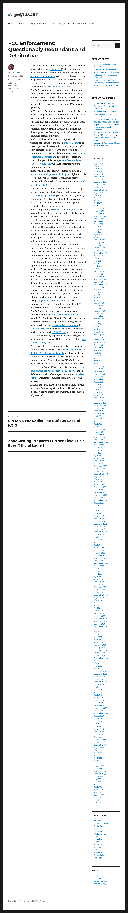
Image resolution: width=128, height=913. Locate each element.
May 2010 (98, 421)
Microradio (98, 847)
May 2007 (98, 511)
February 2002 (100, 671)
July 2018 (97, 166)
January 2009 (99, 463)
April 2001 (98, 695)
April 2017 (98, 203)
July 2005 (98, 569)
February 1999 (99, 763)
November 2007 (100, 495)
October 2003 (99, 624)
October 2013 (99, 314)
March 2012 (98, 363)
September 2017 (100, 190)
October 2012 (99, 345)
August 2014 (99, 287)
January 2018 (99, 179)
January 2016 (99, 242)
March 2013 (98, 332)
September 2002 (101, 658)
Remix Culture (100, 855)
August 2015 (99, 256)
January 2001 (99, 703)
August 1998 (99, 776)
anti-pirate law (71, 143)
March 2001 (98, 698)
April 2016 (98, 235)
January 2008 (99, 490)
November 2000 (100, 708)
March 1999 (98, 761)
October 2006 (99, 529)
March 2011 (98, 395)
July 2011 (97, 385)
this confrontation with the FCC (67, 314)
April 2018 (98, 171)
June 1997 (98, 800)
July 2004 (98, 600)
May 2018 (98, 169)
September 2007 (101, 500)
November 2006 (100, 527)
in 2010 (54, 363)
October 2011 (99, 377)
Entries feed (99, 878)
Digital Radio (99, 826)
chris (96, 143)
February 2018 (100, 177)
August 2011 (99, 382)
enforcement (13, 83)
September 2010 (100, 411)
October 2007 (99, 498)
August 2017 (99, 193)
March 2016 (98, 237)
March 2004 (99, 611)
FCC (10, 79)
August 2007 (99, 503)
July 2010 (97, 416)
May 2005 (98, 574)
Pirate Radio (17, 79)
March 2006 (99, 548)
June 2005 (98, 571)
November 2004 (100, 590)
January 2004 (99, 616)
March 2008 (99, 484)
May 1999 (98, 755)
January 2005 (99, 584)
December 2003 (100, 619)
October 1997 (99, 795)
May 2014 (98, 295)
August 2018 (99, 164)
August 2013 (99, 319)
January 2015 (99, 274)
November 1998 (100, 771)
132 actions (50, 79)
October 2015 (99, 250)
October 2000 (99, 711)
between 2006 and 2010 (64, 86)
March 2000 (99, 729)
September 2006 (101, 532)
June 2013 (98, 324)
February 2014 (100, 303)
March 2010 (98, 427)
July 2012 (97, 353)
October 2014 (99, 282)
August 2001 (99, 684)
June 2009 (98, 450)
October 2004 (99, 592)
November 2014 (100, 279)
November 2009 (100, 437)
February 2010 (100, 429)
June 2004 (98, 603)
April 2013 (98, 329)
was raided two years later (65, 325)
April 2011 (98, 392)
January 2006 (99, 553)
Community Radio (101, 823)
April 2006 (98, 545)
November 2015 (100, 248)
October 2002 (99, 655)
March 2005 (99, 579)
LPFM (96, 842)
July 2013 (97, 321)
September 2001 (100, 682)
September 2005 (101, 563)
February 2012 (100, 366)
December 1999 (100, 737)
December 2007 (100, 492)
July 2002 (98, 663)
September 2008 (101, 474)
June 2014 (98, 292)
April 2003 (98, 640)
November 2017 (100, 185)
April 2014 (98, 298)
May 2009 (98, 453)
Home (11, 23)
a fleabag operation (44, 195)
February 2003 (100, 645)
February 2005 (100, 582)
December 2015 (100, 245)
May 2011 (97, 390)
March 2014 (98, 300)
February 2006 (100, 550)
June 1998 (98, 782)
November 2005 (100, 558)
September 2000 (101, 713)
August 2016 (99, 224)
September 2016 (100, 221)
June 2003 (98, 634)
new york (12, 91)
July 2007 (98, 506)
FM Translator (100, 834)
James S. (97, 103)
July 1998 (97, 779)
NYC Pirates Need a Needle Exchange (106, 127)
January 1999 (99, 766)
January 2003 (99, 648)
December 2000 (100, 705)
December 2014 (100, 277)
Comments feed (100, 881)
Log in (96, 876)
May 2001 (98, 692)
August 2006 (99, 534)
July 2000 (98, 719)
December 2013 (100, 308)
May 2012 (98, 358)
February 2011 (99, 398)
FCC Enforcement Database (82, 23)
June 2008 (98, 482)
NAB (95, 850)
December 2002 (100, 650)
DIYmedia (12, 901)
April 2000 (98, 726)
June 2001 (98, 690)
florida (19, 88)
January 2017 (99, 211)
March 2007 (99, 516)
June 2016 (98, 229)
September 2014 (100, 285)
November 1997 (100, 792)
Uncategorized (100, 858)
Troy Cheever (99, 111)
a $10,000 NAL (59, 332)
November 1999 (100, 740)
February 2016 (99, 240)
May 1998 (98, 784)
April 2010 (98, 424)
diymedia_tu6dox (15, 72)
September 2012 (100, 348)
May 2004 (98, 605)
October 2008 (99, 471)
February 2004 (100, 613)
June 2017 (98, 198)
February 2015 (99, 271)
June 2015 (98, 261)
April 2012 (98, 361)
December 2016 (100, 214)
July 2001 (97, 687)
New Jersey (72, 209)
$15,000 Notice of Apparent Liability (48, 174)
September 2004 (101, 595)
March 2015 (98, 269)
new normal (56, 69)
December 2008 (100, 466)
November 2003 (100, 621)
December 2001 (100, 674)
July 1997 (97, 798)
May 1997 (97, 803)
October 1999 (99, 742)
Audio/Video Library (37, 23)
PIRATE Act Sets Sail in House (106, 85)
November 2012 (100, 342)
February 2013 (100, 335)
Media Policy (99, 844)
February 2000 (100, 732)
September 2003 (101, 627)
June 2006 (98, 540)
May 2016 (98, 232)
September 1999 (100, 745)
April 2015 (98, 266)
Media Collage (58, 23)
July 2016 (97, 227)
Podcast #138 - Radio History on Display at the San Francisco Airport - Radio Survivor (107, 122)
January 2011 (99, 400)
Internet (97, 837)
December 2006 (100, 524)
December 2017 (100, 182)
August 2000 (99, 716)
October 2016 (99, 219)
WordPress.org (100, 884)
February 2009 (100, 461)
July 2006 (98, 537)
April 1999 (98, 758)
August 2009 (99, 445)
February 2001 (100, 700)
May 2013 (98, 327)
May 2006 (98, 542)
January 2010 (99, 432)
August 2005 (99, 566)
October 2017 (99, 187)
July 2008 (98, 479)
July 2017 (97, 195)
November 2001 (100, 677)
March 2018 (98, 174)
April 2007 (98, 513)
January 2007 (99, 521)
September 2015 (100, 253)
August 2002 (99, 661)
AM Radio (98, 821)
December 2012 (100, 340)
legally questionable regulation (54, 300)
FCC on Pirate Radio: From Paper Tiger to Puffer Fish (106, 114)
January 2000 (99, 734)
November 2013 (100, 311)
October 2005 (99, 561)
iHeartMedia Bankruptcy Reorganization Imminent (105, 106)
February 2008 (100, 487)
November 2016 (100, 216)
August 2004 (99, 598)
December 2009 (100, 435)
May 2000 (98, 724)
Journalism (98, 839)
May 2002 (98, 669)
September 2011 (100, 379)
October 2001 (99, 679)
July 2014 (97, 290)
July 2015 (97, 258)
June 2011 (98, 387)
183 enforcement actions (42, 76)
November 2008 (100, 469)
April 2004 (98, 608)
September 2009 (101, 442)
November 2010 (100, 406)
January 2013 (99, 337)
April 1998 (98, 787)
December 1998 (100, 769)
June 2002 (98, 666)
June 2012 (98, 356)
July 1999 (97, 750)
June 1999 (98, 753)
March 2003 (99, 642)
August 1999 (99, 748)
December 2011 (100, 371)
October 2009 (99, 440)
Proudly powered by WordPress (32, 901)
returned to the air (39, 328)
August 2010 (99, 413)
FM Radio (98, 831)
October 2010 (99, 408)
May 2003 (98, 637)
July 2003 (98, 632)
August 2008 (99, 477)
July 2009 (98, 448)
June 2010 (98, 419)
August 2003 (99, 629)
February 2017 (99, 208)
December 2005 (100, 556)
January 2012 (99, 369)
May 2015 (98, 264)
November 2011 (100, 374)
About (21, 23)
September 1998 (100, 774)
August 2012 (99, 350)
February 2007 (100, 519)
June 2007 (98, 508)
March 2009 (99, 458)
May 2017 (97, 200)
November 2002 (100, 653)
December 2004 (100, 587)
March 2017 (98, 206)
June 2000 (98, 721)
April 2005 (98, 577)
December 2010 (100, 403)
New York (57, 209)
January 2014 (99, 306)
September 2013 (100, 316)
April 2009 (98, 456)
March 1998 (98, 790)
